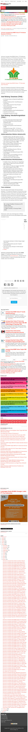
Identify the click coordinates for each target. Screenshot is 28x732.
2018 (3, 541)
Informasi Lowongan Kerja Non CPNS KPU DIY (12, 586)
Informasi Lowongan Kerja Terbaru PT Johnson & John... (14, 572)
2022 (3, 538)
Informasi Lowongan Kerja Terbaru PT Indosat (12, 630)
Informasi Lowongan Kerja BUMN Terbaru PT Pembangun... (15, 704)
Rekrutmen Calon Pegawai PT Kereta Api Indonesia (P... (14, 698)
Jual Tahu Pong (4, 718)
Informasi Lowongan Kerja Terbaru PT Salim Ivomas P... (14, 657)
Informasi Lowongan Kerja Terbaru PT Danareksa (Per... (14, 701)
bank (25, 420)
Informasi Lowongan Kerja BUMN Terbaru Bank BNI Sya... (15, 589)
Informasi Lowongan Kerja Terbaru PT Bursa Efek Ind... (14, 600)
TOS (23, 1)
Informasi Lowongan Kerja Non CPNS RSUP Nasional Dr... (15, 607)
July (4, 553)
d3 (15, 420)
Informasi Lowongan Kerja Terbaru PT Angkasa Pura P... (14, 576)
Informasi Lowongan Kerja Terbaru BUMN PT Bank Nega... (15, 633)
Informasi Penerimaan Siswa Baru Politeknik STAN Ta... (14, 585)
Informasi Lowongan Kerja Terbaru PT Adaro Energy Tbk (14, 639)
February (5, 708)
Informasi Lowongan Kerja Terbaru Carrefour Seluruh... (14, 560)
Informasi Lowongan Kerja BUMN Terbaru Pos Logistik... (14, 566)
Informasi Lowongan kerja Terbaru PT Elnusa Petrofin (14, 631)
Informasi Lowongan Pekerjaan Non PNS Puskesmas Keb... (15, 615)
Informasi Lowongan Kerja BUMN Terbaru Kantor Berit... (14, 640)
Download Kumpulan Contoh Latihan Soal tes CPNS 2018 (12, 436)
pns (4, 422)
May (4, 556)
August (4, 551)
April (4, 557)
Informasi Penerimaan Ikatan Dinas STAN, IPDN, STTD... (14, 601)
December (5, 545)
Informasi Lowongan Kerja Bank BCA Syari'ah (12, 654)
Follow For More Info (9, 280)
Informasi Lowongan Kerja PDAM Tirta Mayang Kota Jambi (15, 699)
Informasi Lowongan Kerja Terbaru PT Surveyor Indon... (14, 680)
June (4, 554)
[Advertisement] (12, 46)
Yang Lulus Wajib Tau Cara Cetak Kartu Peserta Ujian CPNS (13, 434)
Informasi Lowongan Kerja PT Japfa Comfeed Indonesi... (14, 686)
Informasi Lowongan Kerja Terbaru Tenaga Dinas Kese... (14, 648)
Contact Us (7, 1)
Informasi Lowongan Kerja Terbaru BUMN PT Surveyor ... (14, 591)
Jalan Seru (3, 721)
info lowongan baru (14, 255)
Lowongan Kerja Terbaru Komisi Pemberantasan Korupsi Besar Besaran (15, 331)
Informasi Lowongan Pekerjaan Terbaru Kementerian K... (14, 625)
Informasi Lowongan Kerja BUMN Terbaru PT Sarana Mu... (15, 597)
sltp (18, 422)
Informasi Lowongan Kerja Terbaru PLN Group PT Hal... (14, 665)
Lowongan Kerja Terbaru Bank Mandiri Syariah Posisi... (14, 695)
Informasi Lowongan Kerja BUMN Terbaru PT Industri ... (14, 669)
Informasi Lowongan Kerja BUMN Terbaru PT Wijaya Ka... (15, 627)
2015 (3, 711)
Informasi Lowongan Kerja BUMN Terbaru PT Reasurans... (15, 619)
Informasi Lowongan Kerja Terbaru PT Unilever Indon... (14, 603)
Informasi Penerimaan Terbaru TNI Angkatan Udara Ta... (14, 595)
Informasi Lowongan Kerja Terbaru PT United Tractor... (14, 624)
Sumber (5, 249)
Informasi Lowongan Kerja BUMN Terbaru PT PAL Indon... (15, 651)
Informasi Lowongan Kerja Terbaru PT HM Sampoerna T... (15, 613)
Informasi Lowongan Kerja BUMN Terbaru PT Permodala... (15, 666)
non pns (21, 420)
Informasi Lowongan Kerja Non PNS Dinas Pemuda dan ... (15, 672)
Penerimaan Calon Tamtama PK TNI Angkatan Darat (13, 707)
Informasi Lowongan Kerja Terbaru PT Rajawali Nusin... (14, 687)
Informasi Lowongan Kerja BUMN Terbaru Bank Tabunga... (15, 642)
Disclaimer (19, 1)
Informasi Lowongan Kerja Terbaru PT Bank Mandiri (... (14, 658)
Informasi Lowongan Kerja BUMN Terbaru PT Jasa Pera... (15, 645)
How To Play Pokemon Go (6, 720)
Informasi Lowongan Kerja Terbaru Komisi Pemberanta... (14, 678)
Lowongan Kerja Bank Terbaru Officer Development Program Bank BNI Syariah (15, 340)
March (4, 559)
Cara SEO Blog (4, 717)
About (2, 1)
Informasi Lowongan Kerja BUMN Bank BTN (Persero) (14, 565)
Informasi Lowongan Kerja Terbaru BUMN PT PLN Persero (15, 636)
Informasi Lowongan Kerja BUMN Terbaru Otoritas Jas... (14, 594)
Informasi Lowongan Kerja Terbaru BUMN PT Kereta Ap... (15, 609)
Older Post (25, 359)
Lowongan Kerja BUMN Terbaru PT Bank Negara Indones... (15, 696)
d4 (10, 422)
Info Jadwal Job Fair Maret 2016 (9, 671)
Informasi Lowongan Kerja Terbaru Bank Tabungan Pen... (14, 677)
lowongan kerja (12, 35)
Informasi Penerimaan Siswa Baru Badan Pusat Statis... (14, 582)
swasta (7, 422)
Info (13, 422)
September (5, 550)
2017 (3, 542)
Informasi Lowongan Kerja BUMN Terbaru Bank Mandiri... (14, 684)
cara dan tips (23, 422)
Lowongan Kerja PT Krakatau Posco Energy (12, 693)
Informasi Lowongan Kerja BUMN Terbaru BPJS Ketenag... (15, 674)
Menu (3, 7)
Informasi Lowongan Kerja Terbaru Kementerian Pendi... (14, 628)
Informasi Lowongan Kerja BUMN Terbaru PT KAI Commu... (15, 598)
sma (17, 420)
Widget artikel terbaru (24, 426)
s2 (1, 422)
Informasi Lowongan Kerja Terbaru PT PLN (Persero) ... (14, 569)
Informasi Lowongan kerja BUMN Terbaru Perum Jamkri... (15, 702)
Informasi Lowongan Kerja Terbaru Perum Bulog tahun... (14, 592)
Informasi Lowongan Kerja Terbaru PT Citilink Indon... (14, 580)
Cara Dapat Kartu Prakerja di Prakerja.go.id (9, 433)
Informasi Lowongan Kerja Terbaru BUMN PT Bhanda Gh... (15, 690)
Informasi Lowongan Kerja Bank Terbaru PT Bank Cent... (14, 655)
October (4, 548)
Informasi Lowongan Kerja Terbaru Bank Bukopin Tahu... (14, 604)
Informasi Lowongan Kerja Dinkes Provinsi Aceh (12, 681)
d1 (15, 422)
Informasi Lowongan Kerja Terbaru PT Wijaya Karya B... (14, 705)
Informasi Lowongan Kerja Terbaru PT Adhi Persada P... (14, 588)
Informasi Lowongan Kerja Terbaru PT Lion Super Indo (14, 652)
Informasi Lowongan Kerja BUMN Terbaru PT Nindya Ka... (15, 646)
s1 (16, 35)
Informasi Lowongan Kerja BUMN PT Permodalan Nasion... (15, 621)
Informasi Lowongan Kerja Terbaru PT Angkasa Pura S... (14, 577)
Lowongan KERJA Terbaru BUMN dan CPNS (16, 728)
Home (14, 359)
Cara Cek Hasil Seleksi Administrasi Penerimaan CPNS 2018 (13, 438)
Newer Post (3, 359)
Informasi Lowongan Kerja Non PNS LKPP (11, 668)
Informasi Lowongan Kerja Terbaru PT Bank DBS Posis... (14, 683)
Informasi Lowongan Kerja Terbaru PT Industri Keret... (14, 571)
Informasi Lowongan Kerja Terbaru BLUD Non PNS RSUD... (15, 689)
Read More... (11, 318)
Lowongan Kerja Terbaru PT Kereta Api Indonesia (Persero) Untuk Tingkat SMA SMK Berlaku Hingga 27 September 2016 (16, 322)
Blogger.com (16, 729)
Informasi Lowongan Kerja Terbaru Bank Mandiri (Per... (14, 562)
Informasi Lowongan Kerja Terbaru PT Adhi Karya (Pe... (14, 634)
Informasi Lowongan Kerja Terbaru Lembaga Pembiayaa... (15, 675)
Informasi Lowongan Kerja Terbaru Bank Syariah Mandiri (14, 622)
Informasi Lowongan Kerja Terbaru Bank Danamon (13, 574)
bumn (7, 35)
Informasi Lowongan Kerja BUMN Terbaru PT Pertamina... (15, 637)
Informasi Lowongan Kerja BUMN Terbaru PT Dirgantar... (14, 661)
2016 (3, 544)
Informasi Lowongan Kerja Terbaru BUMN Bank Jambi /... (14, 612)
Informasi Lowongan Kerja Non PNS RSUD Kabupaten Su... (15, 649)
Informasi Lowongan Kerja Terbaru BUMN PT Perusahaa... (15, 692)
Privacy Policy (13, 1)
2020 (3, 539)
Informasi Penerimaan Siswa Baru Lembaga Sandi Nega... (15, 583)
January (4, 710)
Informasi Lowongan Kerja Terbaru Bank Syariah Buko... (14, 563)
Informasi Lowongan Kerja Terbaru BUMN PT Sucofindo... (15, 610)
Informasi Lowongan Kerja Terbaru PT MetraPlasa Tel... (14, 660)
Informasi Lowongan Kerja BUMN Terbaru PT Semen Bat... (15, 663)
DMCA (26, 1)
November (5, 547)
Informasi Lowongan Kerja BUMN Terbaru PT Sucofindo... (15, 568)
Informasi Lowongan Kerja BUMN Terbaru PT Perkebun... (14, 579)
